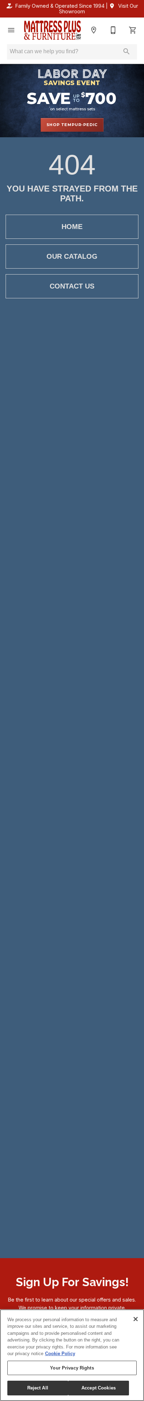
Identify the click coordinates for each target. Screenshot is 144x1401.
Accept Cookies (98, 1387)
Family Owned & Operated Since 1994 (60, 6)
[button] (11, 30)
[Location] (93, 30)
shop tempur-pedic (72, 124)
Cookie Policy (60, 1353)
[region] (72, 1355)
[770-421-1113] (113, 30)
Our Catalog (72, 256)
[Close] (135, 1319)
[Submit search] (126, 51)
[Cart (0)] (132, 30)
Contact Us (72, 286)
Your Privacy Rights (72, 1368)
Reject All (37, 1387)
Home (72, 226)
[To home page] (52, 30)
